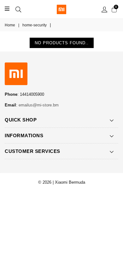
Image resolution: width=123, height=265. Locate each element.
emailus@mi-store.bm (39, 105)
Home (10, 25)
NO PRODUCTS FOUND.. (62, 43)
